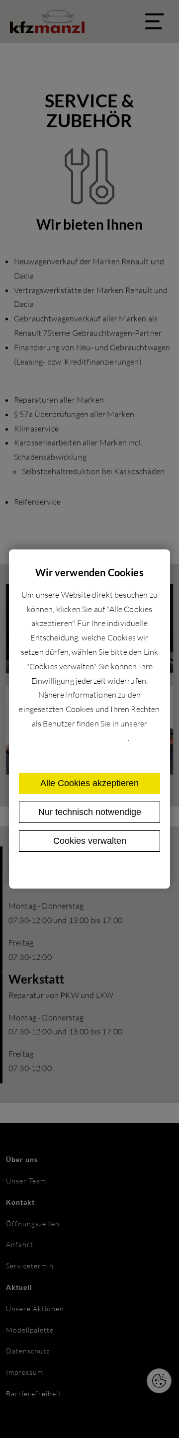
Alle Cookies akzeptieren (89, 783)
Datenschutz (69, 871)
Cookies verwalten (89, 841)
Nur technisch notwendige (89, 812)
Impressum (113, 871)
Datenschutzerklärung (89, 738)
